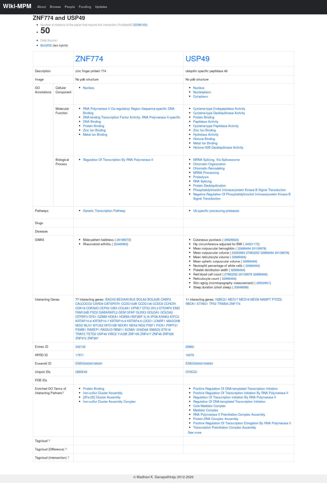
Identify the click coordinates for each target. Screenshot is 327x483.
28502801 (263, 282)
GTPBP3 (81, 316)
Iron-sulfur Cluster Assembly (103, 392)
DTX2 (146, 308)
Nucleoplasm (202, 92)
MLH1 (88, 325)
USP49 (198, 58)
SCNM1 (130, 329)
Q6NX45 (81, 371)
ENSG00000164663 (199, 363)
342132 (80, 346)
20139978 (258, 248)
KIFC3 (174, 316)
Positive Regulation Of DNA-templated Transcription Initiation (235, 388)
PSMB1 (80, 329)
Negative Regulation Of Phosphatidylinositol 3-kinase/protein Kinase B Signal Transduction (242, 196)
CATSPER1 (112, 303)
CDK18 (80, 308)
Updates (101, 6)
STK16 (166, 329)
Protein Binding (93, 125)
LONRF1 (159, 321)
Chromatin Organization (209, 164)
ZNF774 (89, 58)
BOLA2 (141, 299)
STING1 (202, 303)
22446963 (120, 244)
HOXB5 (124, 316)
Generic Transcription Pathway (104, 210)
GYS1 (92, 316)
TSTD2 (91, 334)
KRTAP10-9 (118, 321)
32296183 (140, 25)
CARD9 (98, 303)
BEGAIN (123, 299)
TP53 (212, 303)
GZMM (102, 316)
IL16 (147, 316)
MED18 (244, 299)
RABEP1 (93, 329)
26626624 (231, 239)
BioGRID (46, 45)
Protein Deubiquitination (209, 185)
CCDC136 (145, 303)
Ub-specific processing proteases (216, 210)
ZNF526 (168, 334)
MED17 (233, 299)
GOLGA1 (153, 312)
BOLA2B (153, 299)
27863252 (252, 252)
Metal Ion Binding (95, 134)
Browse (55, 6)
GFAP (131, 312)
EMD (176, 308)
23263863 (238, 252)
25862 (190, 346)
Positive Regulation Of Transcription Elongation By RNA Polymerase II (242, 423)
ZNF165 (133, 334)
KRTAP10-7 (101, 321)
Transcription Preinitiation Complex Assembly (224, 427)
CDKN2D (92, 308)
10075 (190, 355)
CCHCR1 (170, 303)
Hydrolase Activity (206, 134)
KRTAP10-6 (83, 321)
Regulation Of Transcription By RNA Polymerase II (118, 159)
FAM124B (82, 312)
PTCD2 (277, 299)
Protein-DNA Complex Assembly (215, 418)
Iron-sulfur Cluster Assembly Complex (109, 401)
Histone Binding (204, 138)
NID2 (141, 325)
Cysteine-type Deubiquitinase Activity (219, 113)
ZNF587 (92, 338)
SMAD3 (154, 329)
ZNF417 (145, 334)
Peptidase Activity (206, 121)
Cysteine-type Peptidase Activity (216, 125)
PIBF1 (150, 325)
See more (194, 432)
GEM (122, 312)
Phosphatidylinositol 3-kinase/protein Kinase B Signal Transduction (239, 189)
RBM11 (118, 329)
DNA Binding (92, 121)
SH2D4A (142, 329)
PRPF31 (172, 325)
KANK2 (164, 316)
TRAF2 (80, 334)
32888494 (244, 248)
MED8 (254, 299)
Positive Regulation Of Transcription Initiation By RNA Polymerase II (240, 392)
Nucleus (88, 87)
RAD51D (107, 329)
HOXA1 (113, 316)
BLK (132, 299)
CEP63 (104, 308)
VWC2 (112, 334)
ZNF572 (80, 338)
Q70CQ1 (191, 371)
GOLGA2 (166, 312)
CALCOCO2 (83, 303)
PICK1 (160, 325)
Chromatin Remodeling (209, 168)
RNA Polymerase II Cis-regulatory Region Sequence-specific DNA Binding (129, 110)
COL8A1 (124, 308)
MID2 (79, 325)
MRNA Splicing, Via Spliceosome (216, 159)
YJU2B (122, 334)
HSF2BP (136, 316)
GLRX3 (141, 312)
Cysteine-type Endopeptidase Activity (219, 108)
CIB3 (113, 308)
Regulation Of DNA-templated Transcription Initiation (229, 401)
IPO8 (154, 316)
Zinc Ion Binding (94, 130)
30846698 (241, 287)
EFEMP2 (165, 308)
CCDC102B (129, 303)
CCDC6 (158, 303)
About (41, 6)
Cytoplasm (200, 96)
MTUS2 (98, 325)
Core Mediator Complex (209, 405)
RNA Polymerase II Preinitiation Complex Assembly (229, 414)
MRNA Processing (206, 172)
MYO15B (110, 325)
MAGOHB (173, 321)
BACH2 (110, 299)
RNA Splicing (202, 181)
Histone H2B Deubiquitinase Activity (218, 147)
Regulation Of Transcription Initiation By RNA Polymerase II (234, 397)
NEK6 (133, 325)
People (70, 6)
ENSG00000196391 (89, 363)
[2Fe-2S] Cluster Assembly (102, 397)
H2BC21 (221, 299)
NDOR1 (123, 325)
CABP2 (166, 299)
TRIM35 (222, 303)
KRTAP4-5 (134, 321)
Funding (85, 6)
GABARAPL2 (108, 312)
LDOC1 (148, 321)
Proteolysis (201, 177)
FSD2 (94, 312)
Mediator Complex (205, 410)
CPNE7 (136, 308)
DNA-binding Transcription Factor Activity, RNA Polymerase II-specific (131, 117)
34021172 (252, 244)
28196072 (123, 239)
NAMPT (265, 299)
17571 (79, 355)
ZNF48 (157, 334)
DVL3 (154, 308)
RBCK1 (191, 303)
